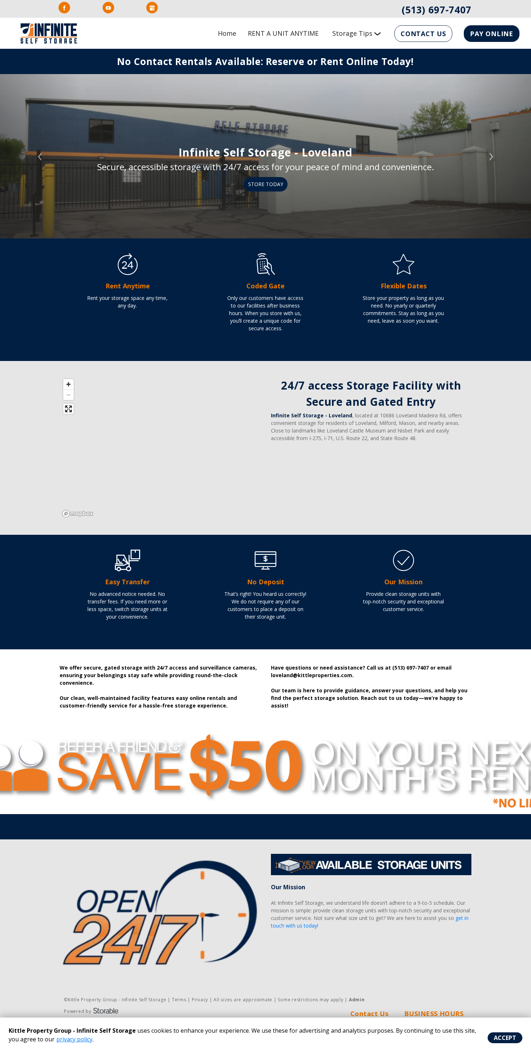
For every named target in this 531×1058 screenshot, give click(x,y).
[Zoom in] (68, 384)
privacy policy (74, 1039)
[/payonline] (265, 567)
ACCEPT (505, 1038)
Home (227, 33)
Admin (357, 1000)
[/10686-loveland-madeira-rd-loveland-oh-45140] (127, 271)
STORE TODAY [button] (265, 184)
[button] (40, 156)
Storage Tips (352, 33)
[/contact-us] (403, 271)
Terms (179, 1000)
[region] (160, 447)
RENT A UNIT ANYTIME (283, 33)
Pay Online (491, 33)
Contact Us (423, 33)
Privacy (200, 1000)
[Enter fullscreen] (68, 409)
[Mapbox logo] (78, 513)
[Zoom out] (68, 395)
